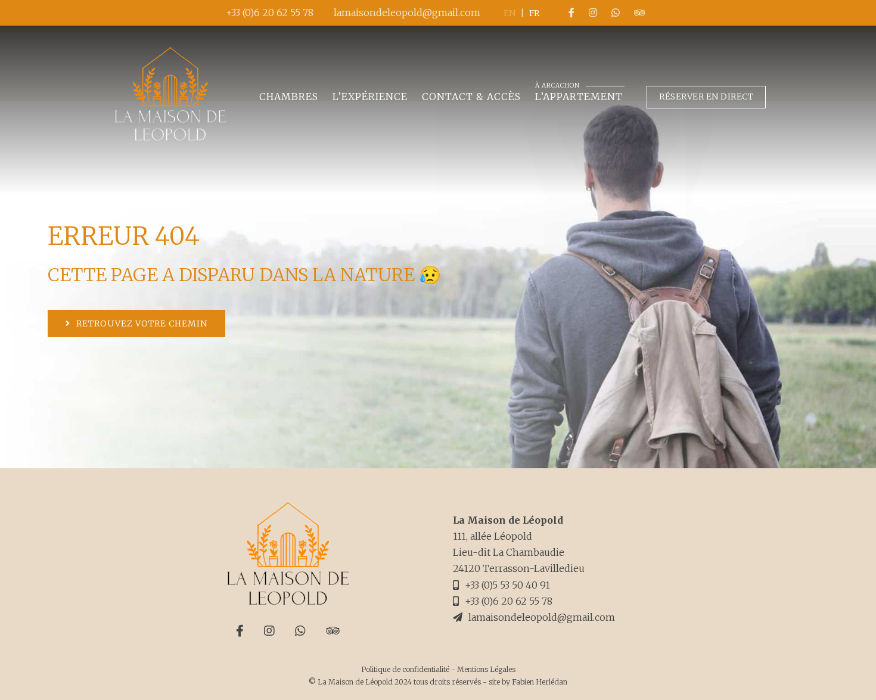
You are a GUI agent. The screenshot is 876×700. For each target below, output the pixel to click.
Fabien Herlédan (539, 681)
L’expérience (370, 96)
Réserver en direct (706, 96)
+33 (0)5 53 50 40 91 (507, 585)
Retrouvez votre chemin (141, 323)
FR (534, 13)
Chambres (288, 96)
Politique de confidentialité (405, 669)
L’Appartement (579, 95)
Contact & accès (471, 96)
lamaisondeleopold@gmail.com (407, 12)
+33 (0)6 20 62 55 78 (269, 12)
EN (509, 13)
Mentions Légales (486, 669)
